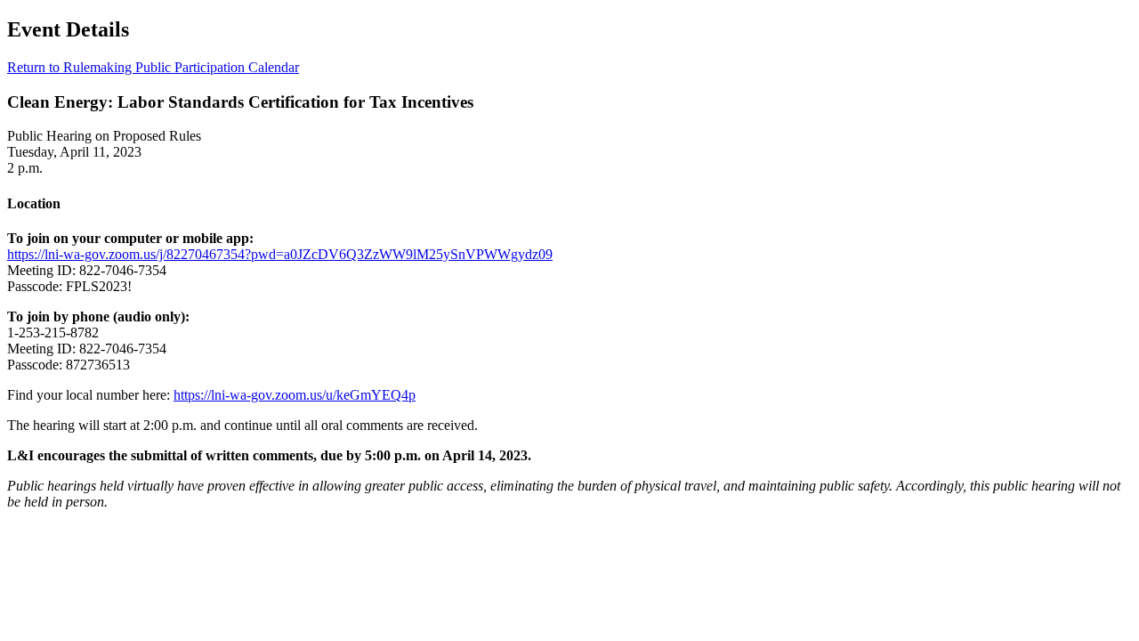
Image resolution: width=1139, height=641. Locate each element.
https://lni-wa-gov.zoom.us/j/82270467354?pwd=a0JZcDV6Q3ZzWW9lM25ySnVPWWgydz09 (280, 254)
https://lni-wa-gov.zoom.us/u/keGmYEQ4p (295, 394)
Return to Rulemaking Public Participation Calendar (153, 67)
